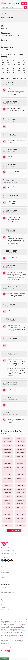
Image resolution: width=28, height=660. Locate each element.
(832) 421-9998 (11, 150)
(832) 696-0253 (11, 134)
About (2, 570)
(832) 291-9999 (11, 119)
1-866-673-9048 (8, 547)
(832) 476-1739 (11, 266)
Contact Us (3, 602)
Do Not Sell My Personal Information (9, 610)
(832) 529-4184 (11, 338)
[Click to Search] (25, 7)
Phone (6, 14)
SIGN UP (16, 3)
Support (3, 600)
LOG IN (24, 3)
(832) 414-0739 (11, 398)
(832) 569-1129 (11, 319)
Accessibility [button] (4, 651)
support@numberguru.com (10, 550)
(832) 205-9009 (12, 165)
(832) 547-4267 (11, 304)
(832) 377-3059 (11, 287)
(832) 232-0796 (11, 383)
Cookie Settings (5, 658)
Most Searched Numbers (6, 590)
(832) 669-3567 (11, 251)
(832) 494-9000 (12, 195)
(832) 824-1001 (11, 102)
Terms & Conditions (7, 637)
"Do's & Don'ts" (22, 635)
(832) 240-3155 (11, 83)
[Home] (6, 3)
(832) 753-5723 (11, 180)
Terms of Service (5, 572)
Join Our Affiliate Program (7, 580)
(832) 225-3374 (11, 230)
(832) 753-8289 (11, 211)
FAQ (2, 605)
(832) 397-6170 (11, 353)
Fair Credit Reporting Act (18, 626)
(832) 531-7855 (11, 413)
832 (11, 14)
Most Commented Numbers (7, 592)
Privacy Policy (4, 575)
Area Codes (3, 587)
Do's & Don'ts (4, 607)
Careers (3, 577)
